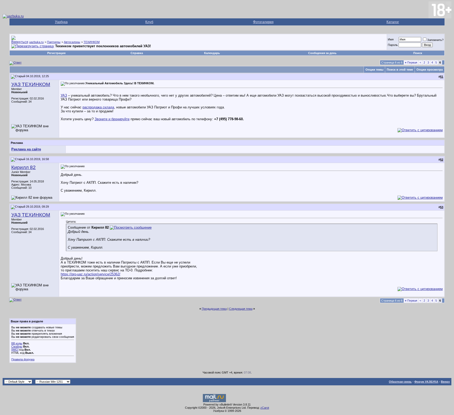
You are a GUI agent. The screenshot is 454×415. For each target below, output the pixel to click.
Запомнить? (435, 39)
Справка (137, 53)
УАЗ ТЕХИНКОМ (30, 84)
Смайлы (16, 346)
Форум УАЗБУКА (426, 381)
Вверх (445, 381)
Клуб (149, 22)
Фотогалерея (263, 22)
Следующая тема (240, 308)
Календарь (212, 53)
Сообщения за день (322, 53)
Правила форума (22, 359)
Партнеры (53, 42)
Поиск (417, 53)
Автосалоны (72, 42)
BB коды (16, 343)
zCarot (264, 407)
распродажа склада (98, 107)
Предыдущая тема (214, 308)
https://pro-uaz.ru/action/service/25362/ (90, 274)
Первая (411, 62)
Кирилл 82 (23, 167)
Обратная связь (400, 381)
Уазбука (61, 22)
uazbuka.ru (36, 42)
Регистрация (56, 53)
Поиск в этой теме (400, 69)
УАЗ (64, 95)
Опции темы (374, 69)
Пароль (393, 44)
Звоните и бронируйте (112, 119)
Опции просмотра (429, 69)
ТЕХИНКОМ (92, 42)
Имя (391, 39)
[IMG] (14, 349)
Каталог (392, 22)
